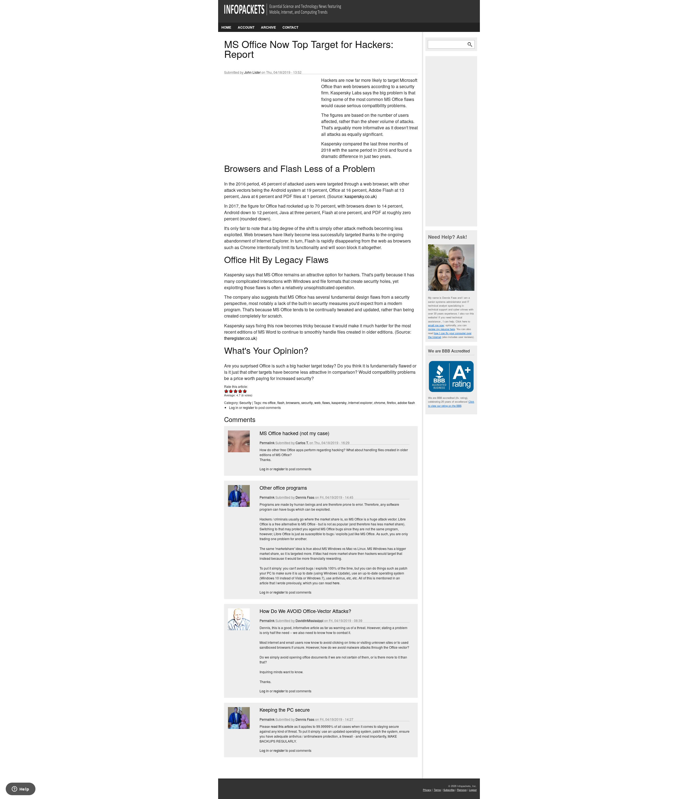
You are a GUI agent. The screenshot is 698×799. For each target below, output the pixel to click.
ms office (269, 402)
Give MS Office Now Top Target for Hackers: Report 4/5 (240, 391)
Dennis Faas (305, 497)
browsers (293, 402)
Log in (233, 407)
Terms (437, 790)
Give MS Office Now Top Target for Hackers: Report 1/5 (226, 391)
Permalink (267, 442)
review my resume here (441, 329)
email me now (436, 325)
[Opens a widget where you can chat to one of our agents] (20, 789)
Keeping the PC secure (285, 709)
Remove (462, 790)
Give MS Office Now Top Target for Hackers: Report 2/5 (231, 391)
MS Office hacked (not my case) (294, 432)
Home (226, 27)
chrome (379, 402)
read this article (282, 726)
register (248, 407)
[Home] (290, 13)
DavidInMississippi (309, 620)
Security (245, 402)
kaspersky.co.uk (360, 196)
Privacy (427, 790)
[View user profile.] (238, 450)
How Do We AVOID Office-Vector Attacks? (305, 610)
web (317, 402)
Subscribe (449, 790)
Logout (473, 790)
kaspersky (339, 402)
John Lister (252, 72)
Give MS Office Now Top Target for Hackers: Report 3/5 (235, 391)
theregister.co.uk (240, 338)
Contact (290, 27)
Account (246, 27)
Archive (268, 27)
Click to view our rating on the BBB (451, 403)
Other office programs (283, 487)
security (307, 402)
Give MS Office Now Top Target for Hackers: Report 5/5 (245, 391)
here (336, 582)
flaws (326, 402)
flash (280, 402)
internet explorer (360, 402)
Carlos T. (302, 442)
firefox (391, 402)
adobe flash (406, 402)
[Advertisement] (265, 113)
